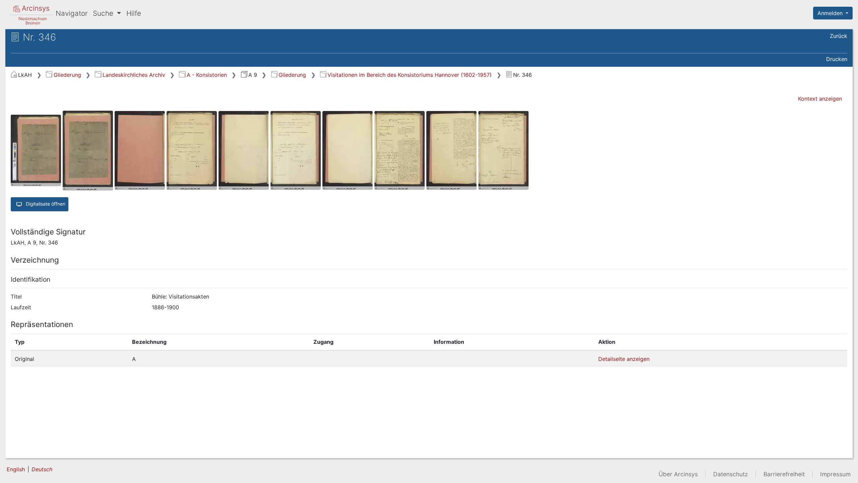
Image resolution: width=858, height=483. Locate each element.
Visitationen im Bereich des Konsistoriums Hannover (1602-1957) (409, 74)
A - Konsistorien (207, 74)
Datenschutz (730, 474)
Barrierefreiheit (784, 474)
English (16, 469)
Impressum (835, 474)
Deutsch (42, 469)
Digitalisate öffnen (44, 203)
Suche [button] (104, 13)
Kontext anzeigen (820, 98)
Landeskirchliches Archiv (134, 74)
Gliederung (67, 74)
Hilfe (133, 13)
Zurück (838, 36)
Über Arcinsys (678, 474)
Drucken (836, 59)
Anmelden (830, 13)
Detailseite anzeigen (624, 359)
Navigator (71, 13)
